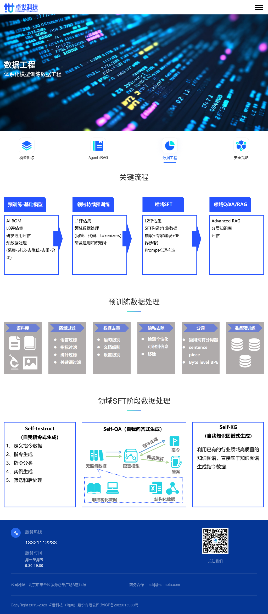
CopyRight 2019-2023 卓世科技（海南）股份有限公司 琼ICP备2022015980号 (74, 604)
